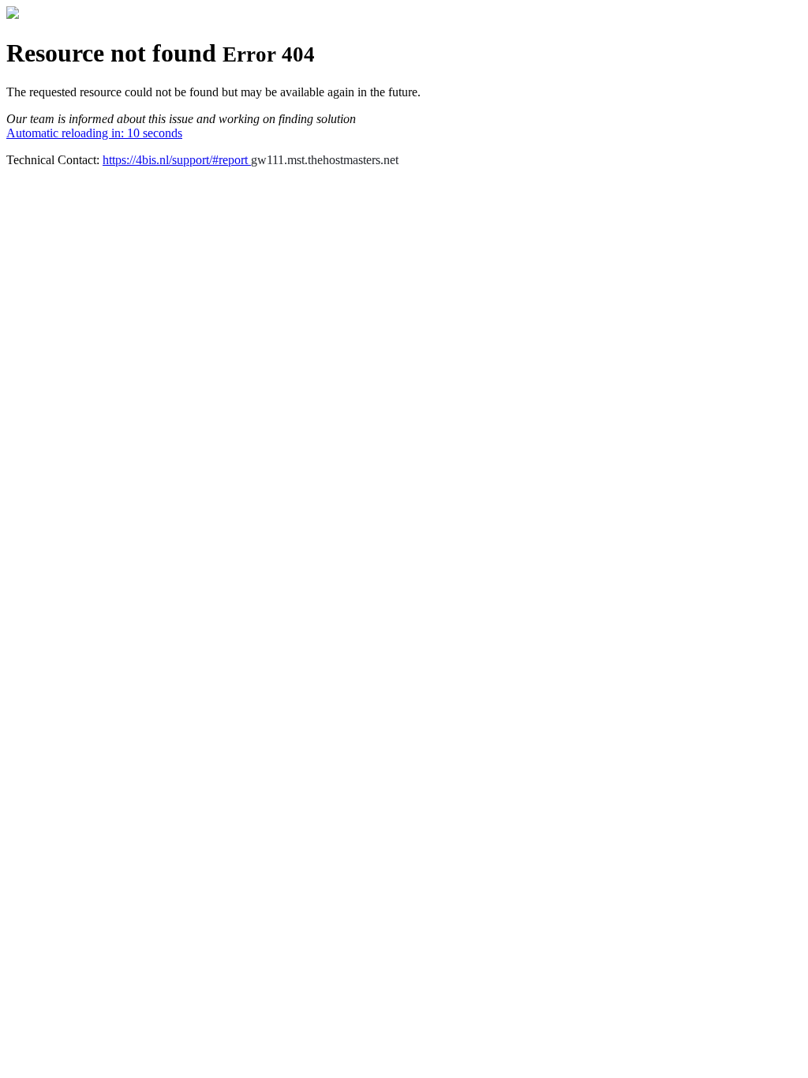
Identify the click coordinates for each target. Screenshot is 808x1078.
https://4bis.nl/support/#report (177, 160)
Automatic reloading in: (94, 133)
